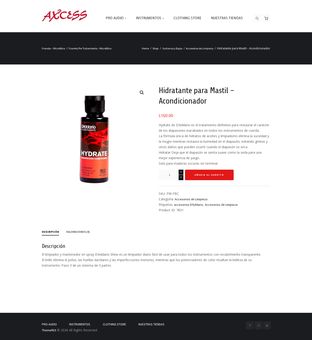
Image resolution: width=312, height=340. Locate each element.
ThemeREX (49, 330)
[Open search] (257, 18)
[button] (142, 92)
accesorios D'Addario (188, 205)
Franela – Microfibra (53, 48)
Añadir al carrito (209, 174)
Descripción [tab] (50, 231)
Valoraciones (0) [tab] (78, 231)
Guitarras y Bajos (172, 48)
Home (145, 48)
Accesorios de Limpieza (199, 48)
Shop (156, 48)
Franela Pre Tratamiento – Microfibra (90, 48)
